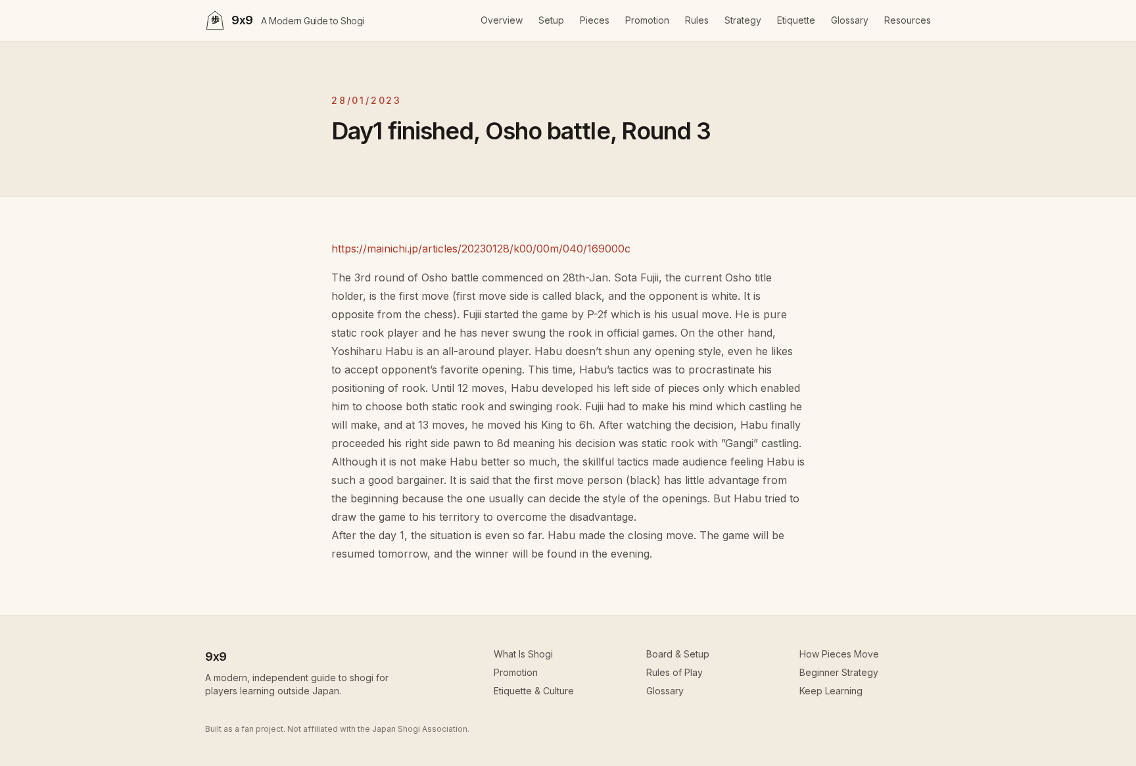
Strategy (742, 20)
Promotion (647, 20)
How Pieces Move (839, 653)
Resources (907, 20)
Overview (502, 20)
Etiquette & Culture (534, 690)
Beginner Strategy (838, 672)
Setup (551, 20)
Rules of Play (674, 672)
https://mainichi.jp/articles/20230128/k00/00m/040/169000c (480, 248)
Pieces (594, 20)
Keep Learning (831, 690)
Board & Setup (677, 653)
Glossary (849, 20)
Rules (697, 20)
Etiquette (796, 20)
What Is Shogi (523, 653)
